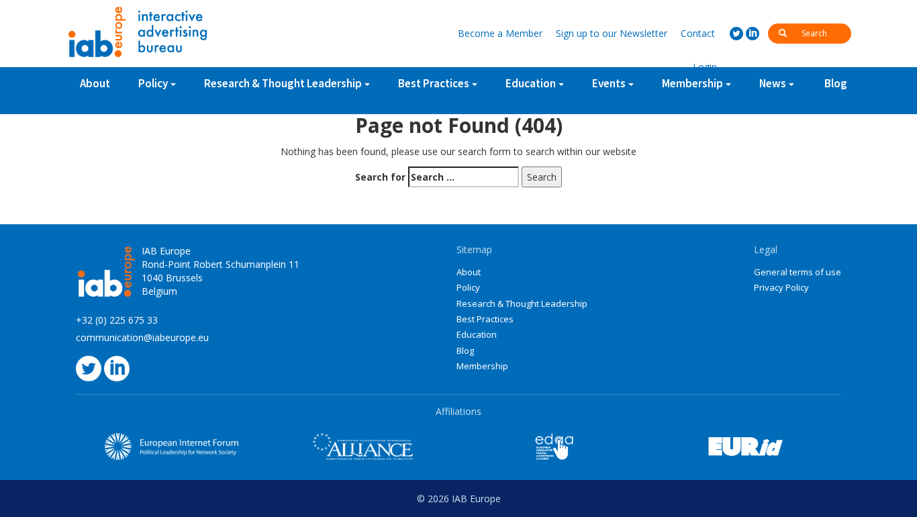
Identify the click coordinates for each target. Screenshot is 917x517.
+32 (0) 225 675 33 (117, 320)
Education (476, 334)
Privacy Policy (781, 287)
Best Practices (485, 319)
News (772, 83)
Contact (698, 33)
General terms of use (797, 272)
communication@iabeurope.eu (142, 337)
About (95, 83)
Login (705, 66)
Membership (482, 366)
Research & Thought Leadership (283, 83)
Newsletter (611, 33)
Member (500, 33)
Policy (153, 83)
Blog (835, 83)
